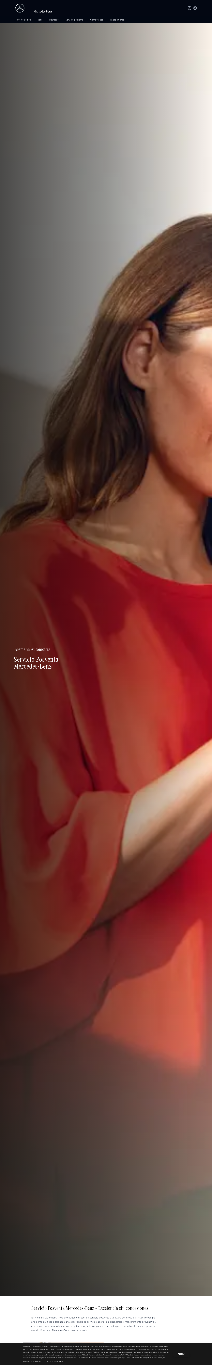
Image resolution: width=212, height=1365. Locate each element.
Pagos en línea (117, 19)
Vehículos (26, 19)
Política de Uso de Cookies (54, 1361)
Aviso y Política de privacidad (32, 1361)
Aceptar (181, 1353)
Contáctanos (96, 19)
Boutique (54, 19)
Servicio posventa (74, 19)
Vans (40, 19)
